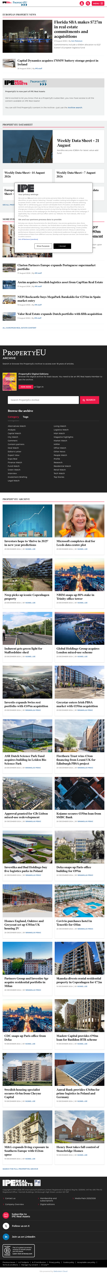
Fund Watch (14, 466)
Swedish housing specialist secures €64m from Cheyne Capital (22, 1093)
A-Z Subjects (23, 1262)
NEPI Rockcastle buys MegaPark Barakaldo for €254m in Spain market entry (59, 299)
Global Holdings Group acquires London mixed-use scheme (78, 650)
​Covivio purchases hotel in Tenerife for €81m (74, 923)
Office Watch (60, 448)
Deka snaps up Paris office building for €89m (74, 869)
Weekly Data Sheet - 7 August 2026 (76, 174)
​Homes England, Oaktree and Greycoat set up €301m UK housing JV (24, 924)
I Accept (62, 246)
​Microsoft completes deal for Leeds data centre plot (76, 543)
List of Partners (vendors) (28, 239)
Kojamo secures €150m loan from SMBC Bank (79, 815)
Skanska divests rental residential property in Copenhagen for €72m (79, 980)
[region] (53, 218)
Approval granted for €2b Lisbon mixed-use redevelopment (26, 815)
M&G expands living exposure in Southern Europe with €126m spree (26, 1151)
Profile (57, 459)
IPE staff (38, 69)
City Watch (13, 437)
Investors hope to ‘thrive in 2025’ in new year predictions (26, 543)
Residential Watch (62, 466)
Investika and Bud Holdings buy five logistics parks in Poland (25, 869)
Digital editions (47, 1204)
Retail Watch (60, 470)
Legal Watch (14, 481)
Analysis (11, 430)
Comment (12, 441)
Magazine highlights (63, 437)
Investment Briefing (17, 477)
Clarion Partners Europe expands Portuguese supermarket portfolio (56, 267)
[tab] (13, 418)
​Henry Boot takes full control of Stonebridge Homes (78, 1149)
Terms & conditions (10, 1265)
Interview (12, 473)
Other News (59, 451)
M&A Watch (59, 433)
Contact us (10, 1198)
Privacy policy (54, 1262)
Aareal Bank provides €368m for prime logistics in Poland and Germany (78, 1093)
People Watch (60, 455)
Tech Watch (59, 473)
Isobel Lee (30, 549)
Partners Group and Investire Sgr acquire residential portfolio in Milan (26, 982)
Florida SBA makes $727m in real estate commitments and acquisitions (78, 29)
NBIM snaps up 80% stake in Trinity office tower (75, 597)
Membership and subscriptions (48, 1199)
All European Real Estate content (19, 328)
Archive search (75, 107)
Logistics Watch (61, 430)
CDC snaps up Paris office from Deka (25, 1038)
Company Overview (14, 1204)
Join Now (26, 387)
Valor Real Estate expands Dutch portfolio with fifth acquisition (59, 314)
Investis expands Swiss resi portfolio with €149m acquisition (26, 704)
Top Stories (59, 477)
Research (58, 462)
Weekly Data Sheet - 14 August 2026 (24, 174)
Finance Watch (15, 462)
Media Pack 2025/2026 (85, 1198)
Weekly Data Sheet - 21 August (78, 143)
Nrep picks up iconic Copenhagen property (26, 597)
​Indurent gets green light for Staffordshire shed (23, 650)
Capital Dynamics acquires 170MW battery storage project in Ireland (57, 62)
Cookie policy (68, 1262)
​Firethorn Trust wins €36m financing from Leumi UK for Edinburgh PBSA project (76, 759)
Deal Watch (13, 448)
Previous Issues (9, 1262)
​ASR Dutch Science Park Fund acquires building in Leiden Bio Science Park (25, 759)
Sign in (40, 387)
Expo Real (12, 459)
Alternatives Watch (17, 426)
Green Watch (14, 470)
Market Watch (60, 441)
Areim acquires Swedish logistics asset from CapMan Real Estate (60, 282)
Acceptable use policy (86, 1262)
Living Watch (60, 426)
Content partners (16, 444)
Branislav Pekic (33, 710)
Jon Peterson (76, 41)
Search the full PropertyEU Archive (20, 1169)
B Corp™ (45, 1265)
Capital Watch (14, 433)
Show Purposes (43, 246)
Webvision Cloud (60, 1271)
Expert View (13, 455)
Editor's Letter (14, 451)
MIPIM (57, 444)
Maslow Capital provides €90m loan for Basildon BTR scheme (77, 1038)
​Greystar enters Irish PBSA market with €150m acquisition (77, 704)
